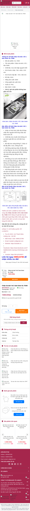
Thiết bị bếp (3, 10)
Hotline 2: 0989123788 (6, 456)
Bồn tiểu (14, 7)
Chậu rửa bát (10, 10)
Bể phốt (25, 7)
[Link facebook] (9, 464)
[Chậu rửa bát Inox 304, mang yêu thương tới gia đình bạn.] (6, 364)
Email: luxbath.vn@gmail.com (8, 459)
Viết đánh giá (19, 401)
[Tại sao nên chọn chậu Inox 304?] (6, 383)
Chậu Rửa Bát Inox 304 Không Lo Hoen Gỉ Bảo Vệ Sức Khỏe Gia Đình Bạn (19, 350)
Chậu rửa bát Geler (19, 10)
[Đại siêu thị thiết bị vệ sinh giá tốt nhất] (6, 2)
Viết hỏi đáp (19, 414)
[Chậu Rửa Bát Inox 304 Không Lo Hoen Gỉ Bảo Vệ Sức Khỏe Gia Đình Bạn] (6, 353)
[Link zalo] (15, 464)
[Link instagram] (18, 464)
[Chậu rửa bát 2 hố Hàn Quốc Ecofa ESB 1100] (8, 429)
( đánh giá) (12, 288)
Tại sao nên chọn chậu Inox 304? (19, 381)
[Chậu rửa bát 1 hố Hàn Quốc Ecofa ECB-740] (21, 429)
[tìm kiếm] (13, 3)
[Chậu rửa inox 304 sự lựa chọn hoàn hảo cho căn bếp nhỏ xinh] (6, 374)
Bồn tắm (8, 7)
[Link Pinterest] (21, 464)
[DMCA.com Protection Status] (14, 497)
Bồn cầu (3, 7)
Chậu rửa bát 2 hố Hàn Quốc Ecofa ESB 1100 (8, 438)
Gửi (24, 322)
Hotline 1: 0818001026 (6, 454)
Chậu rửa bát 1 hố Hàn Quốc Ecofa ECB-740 (21, 438)
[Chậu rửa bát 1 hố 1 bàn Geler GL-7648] (15, 13)
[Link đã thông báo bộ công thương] (5, 497)
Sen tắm (20, 7)
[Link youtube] (12, 464)
